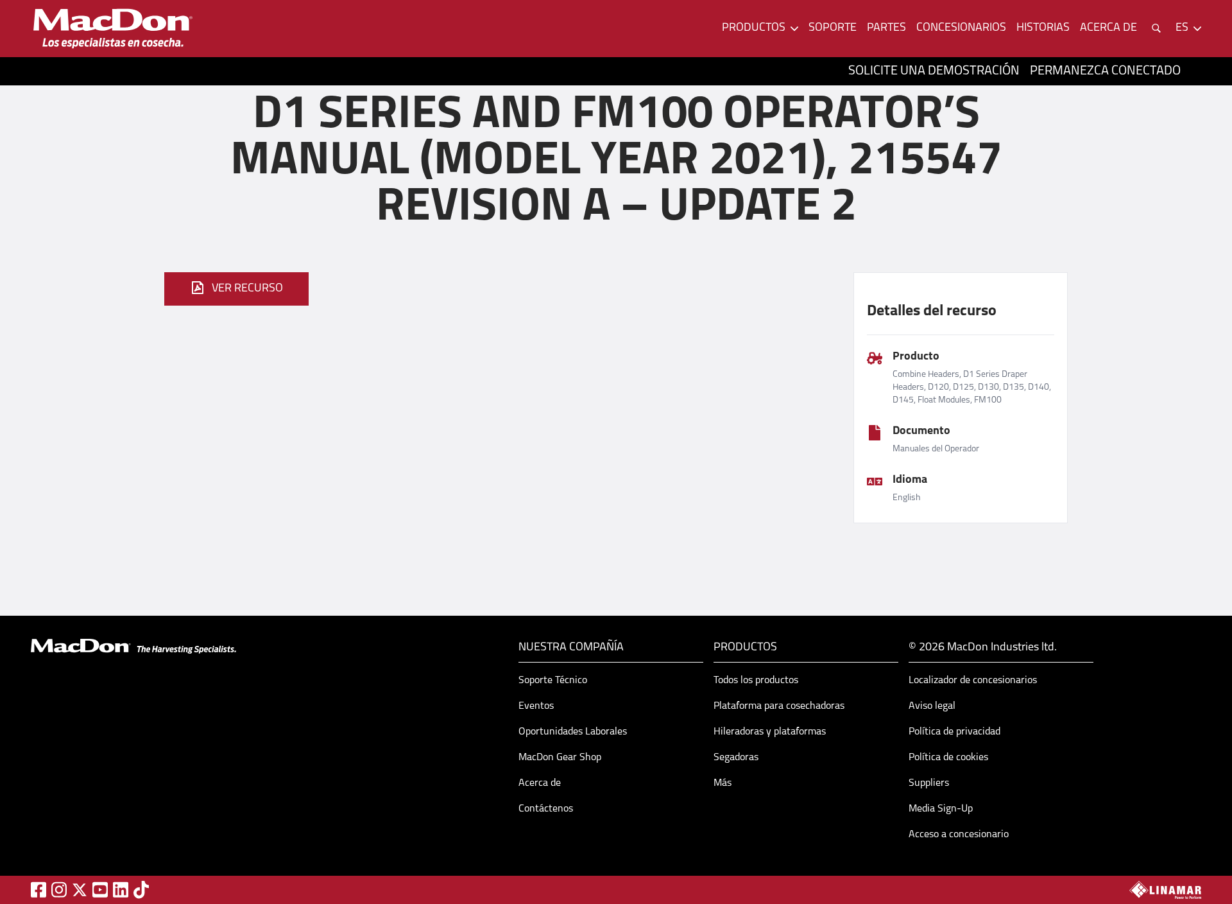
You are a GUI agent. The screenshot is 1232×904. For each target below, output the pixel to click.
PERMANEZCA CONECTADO (1105, 71)
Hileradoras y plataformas (770, 732)
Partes (886, 28)
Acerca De (1108, 28)
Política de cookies (948, 757)
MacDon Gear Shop (559, 757)
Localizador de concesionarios (973, 680)
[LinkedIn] (120, 889)
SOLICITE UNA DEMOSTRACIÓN (934, 71)
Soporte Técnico (552, 680)
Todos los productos (756, 680)
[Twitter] (79, 890)
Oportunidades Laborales (572, 732)
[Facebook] (38, 889)
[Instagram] (59, 889)
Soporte (833, 28)
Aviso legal (932, 706)
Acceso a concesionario (959, 835)
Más (723, 783)
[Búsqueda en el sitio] (1156, 28)
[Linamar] (1165, 890)
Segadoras (736, 757)
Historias (1043, 28)
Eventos (536, 706)
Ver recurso (247, 289)
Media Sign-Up (941, 809)
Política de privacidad (954, 732)
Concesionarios (961, 28)
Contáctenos (545, 809)
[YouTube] (100, 889)
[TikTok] (141, 889)
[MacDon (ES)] (113, 28)
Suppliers (929, 783)
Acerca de (539, 783)
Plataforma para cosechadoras (779, 706)
